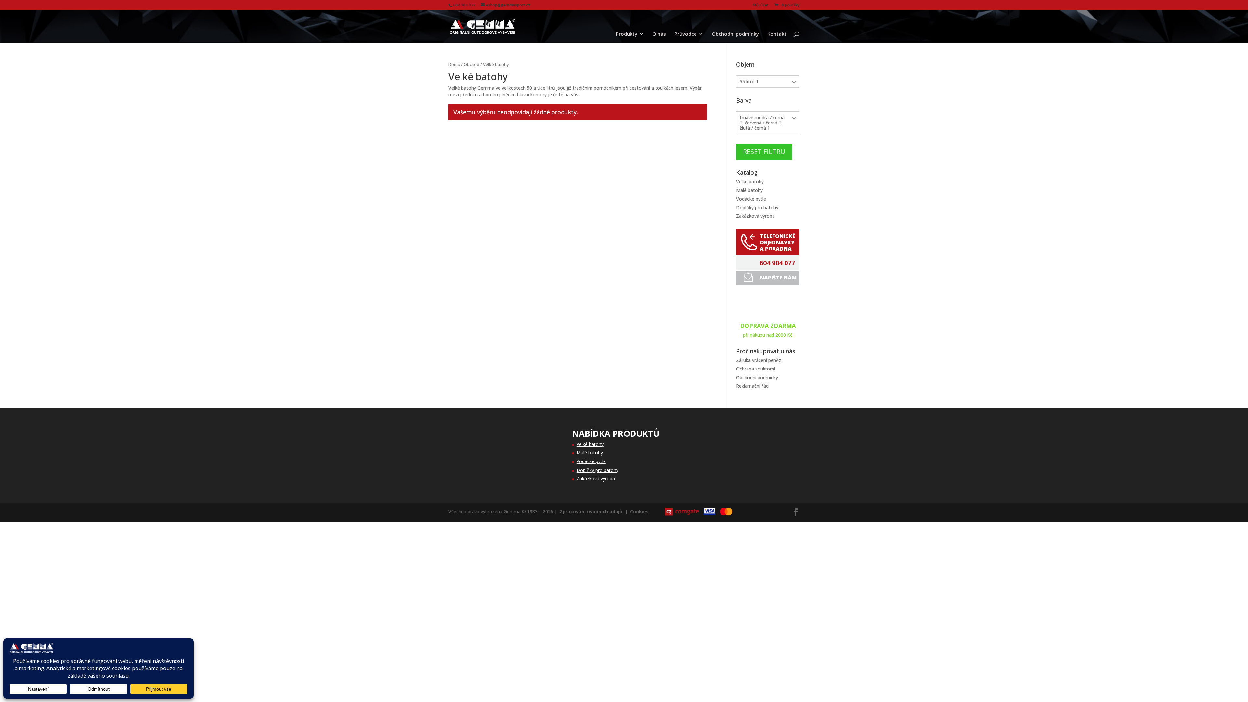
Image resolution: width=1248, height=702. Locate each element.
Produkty (626, 34)
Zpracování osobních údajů (591, 511)
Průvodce (685, 34)
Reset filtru (764, 151)
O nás (659, 34)
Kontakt (776, 34)
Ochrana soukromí (755, 369)
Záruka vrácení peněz (758, 360)
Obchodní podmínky (735, 34)
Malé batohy (749, 190)
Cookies (639, 511)
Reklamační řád (752, 386)
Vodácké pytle (751, 199)
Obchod (471, 64)
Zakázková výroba (755, 216)
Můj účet (761, 5)
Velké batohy (750, 181)
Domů (454, 64)
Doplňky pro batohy (757, 207)
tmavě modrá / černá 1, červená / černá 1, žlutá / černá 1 (762, 122)
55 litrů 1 (749, 81)
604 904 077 (777, 263)
